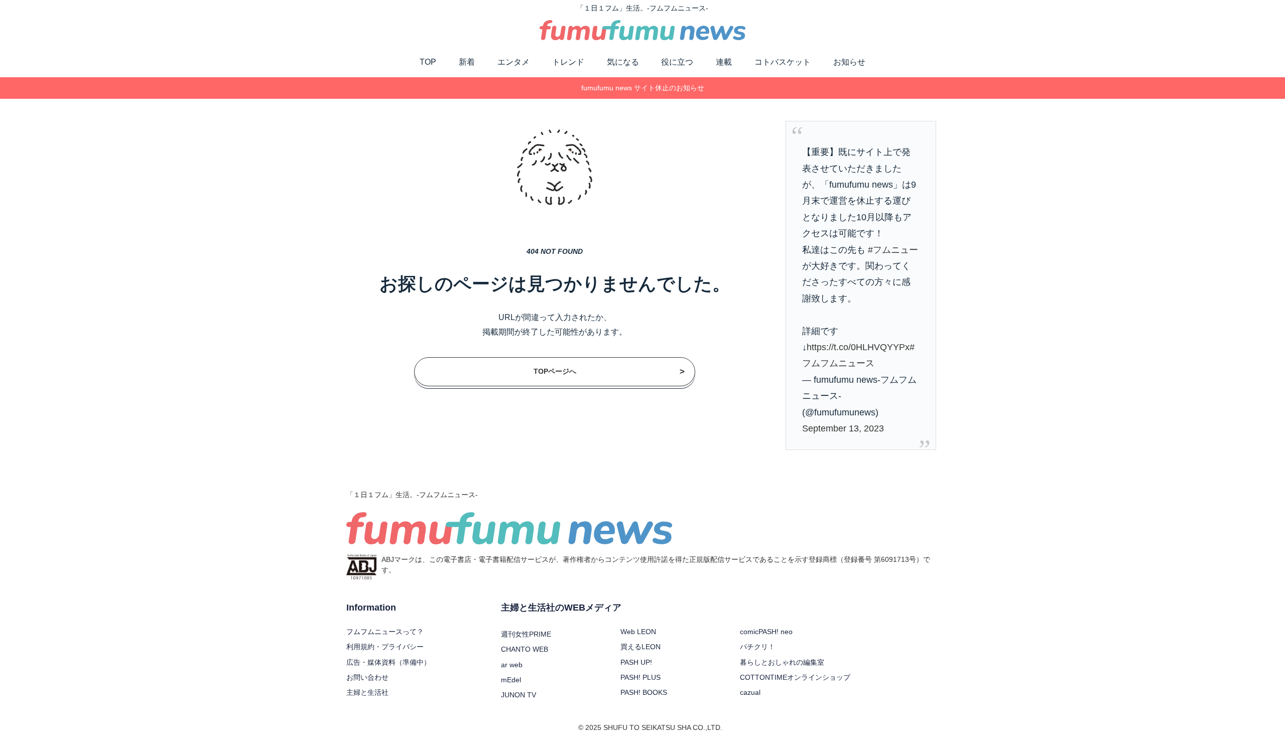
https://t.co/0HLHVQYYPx (858, 347)
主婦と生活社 (367, 692)
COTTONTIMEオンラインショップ (795, 677)
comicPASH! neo (766, 632)
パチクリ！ (757, 647)
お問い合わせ (367, 677)
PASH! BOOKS (643, 692)
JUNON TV (518, 695)
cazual (750, 692)
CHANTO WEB (524, 649)
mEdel (511, 680)
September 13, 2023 (843, 428)
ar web (512, 665)
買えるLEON (640, 647)
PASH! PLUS (640, 677)
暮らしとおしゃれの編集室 (782, 662)
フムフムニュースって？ (385, 632)
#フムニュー (893, 250)
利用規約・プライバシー (385, 647)
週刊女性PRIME (526, 634)
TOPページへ (609, 371)
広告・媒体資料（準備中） (388, 662)
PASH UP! (636, 662)
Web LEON (638, 632)
